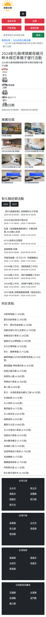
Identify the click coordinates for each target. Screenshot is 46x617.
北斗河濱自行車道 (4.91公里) (17, 430)
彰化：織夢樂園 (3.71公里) (16, 351)
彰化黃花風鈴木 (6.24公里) (16, 472)
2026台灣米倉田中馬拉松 (20, 222)
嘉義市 (33, 557)
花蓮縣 (12, 592)
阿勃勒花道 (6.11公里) (14, 467)
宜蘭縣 (33, 493)
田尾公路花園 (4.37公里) (15, 371)
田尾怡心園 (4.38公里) (14, 376)
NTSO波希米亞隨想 (20, 242)
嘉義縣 (12, 557)
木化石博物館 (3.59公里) (15, 346)
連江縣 (12, 603)
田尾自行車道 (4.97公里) (15, 435)
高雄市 (33, 563)
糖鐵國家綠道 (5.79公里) (15, 462)
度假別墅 (34, 28)
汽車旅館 (11, 28)
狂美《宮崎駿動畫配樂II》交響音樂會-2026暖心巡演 (20, 231)
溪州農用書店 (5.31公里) (15, 440)
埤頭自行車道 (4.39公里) (15, 381)
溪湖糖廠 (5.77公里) (13, 456)
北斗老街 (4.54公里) (13, 403)
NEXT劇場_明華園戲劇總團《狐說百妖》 (23, 294)
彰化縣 (12, 528)
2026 (5, 204)
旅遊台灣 (6, 40)
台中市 (33, 523)
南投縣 (33, 528)
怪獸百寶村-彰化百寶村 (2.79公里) (20, 330)
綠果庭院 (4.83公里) (13, 419)
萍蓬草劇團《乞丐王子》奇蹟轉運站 (21, 259)
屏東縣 (12, 568)
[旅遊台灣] (8, 5)
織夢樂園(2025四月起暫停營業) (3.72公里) (22, 359)
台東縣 (33, 592)
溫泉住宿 (11, 21)
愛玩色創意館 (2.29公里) (15, 319)
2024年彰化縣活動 (22, 40)
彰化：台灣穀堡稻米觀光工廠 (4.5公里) (22, 392)
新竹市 (12, 504)
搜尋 (38, 35)
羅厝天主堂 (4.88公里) (14, 424)
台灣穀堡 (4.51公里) (13, 397)
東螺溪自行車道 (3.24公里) (16, 335)
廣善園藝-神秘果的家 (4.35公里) (19, 365)
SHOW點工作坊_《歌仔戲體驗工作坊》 (22, 277)
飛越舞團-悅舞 (20, 251)
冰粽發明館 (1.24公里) (14, 314)
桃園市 (12, 499)
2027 (14, 204)
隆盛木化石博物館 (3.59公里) (17, 341)
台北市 (12, 488)
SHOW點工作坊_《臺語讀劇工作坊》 (21, 268)
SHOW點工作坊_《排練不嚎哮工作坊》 (22, 285)
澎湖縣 (12, 598)
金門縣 (33, 598)
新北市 (33, 488)
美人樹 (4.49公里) (12, 387)
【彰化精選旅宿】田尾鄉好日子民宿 (21, 213)
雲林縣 (12, 534)
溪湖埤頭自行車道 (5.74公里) (17, 451)
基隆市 (12, 493)
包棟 (34, 21)
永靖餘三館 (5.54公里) (14, 446)
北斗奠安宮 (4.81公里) (14, 413)
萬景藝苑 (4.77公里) (13, 408)
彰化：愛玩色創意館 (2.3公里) (18, 324)
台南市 (12, 563)
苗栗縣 (12, 523)
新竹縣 (33, 499)
